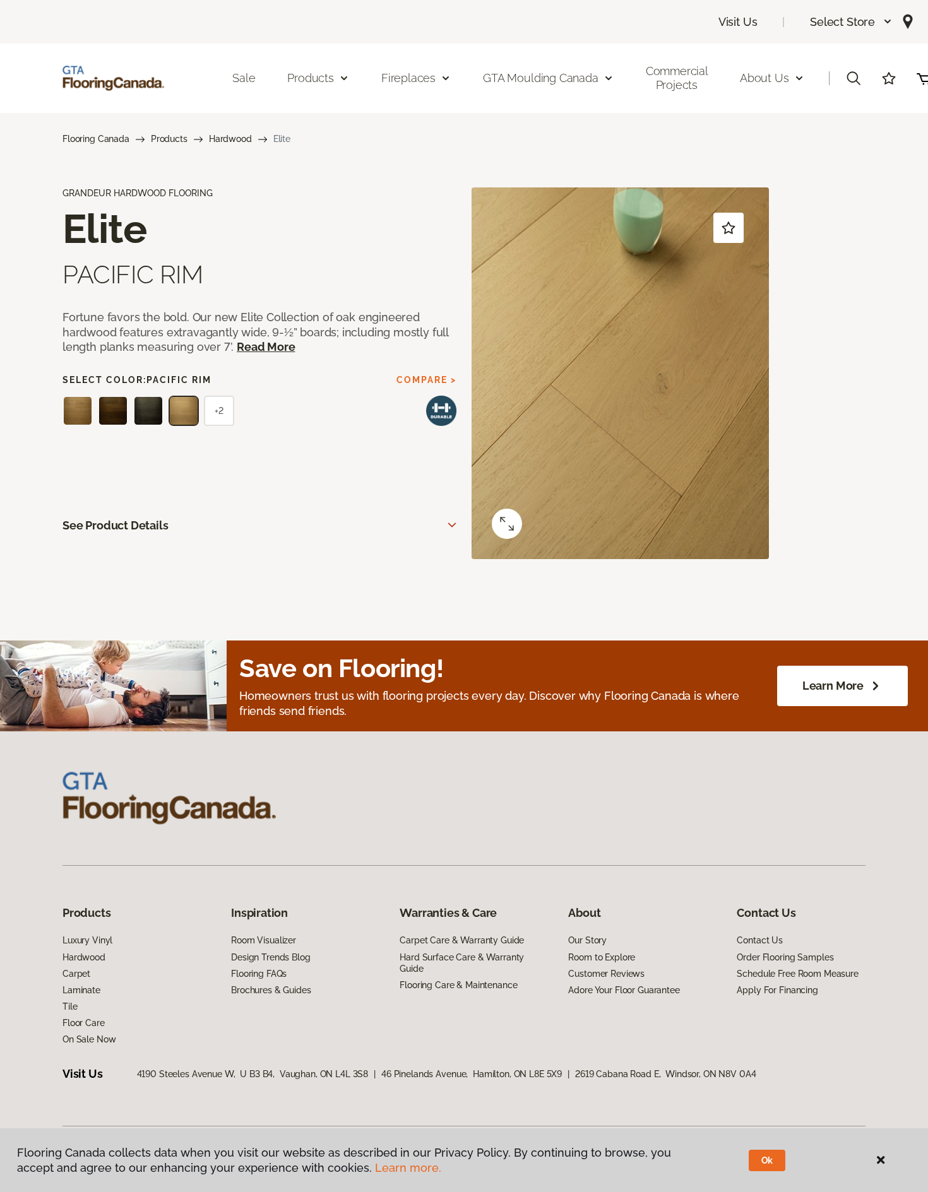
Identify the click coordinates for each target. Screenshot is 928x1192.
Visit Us (738, 21)
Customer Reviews (606, 974)
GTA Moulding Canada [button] (540, 78)
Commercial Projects (677, 77)
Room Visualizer (263, 940)
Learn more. (408, 1167)
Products (169, 139)
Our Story (587, 940)
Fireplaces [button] (408, 78)
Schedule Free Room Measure (797, 974)
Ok (767, 1160)
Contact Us (760, 940)
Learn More (833, 685)
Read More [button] (266, 346)
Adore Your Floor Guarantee (623, 990)
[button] (851, 22)
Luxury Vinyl (87, 940)
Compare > (426, 380)
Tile (69, 1006)
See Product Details (115, 525)
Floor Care (83, 1023)
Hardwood (230, 139)
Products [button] (310, 78)
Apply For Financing (777, 990)
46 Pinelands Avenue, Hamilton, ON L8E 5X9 (471, 1074)
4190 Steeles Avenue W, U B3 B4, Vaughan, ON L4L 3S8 (253, 1074)
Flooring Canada (95, 139)
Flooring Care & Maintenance (458, 985)
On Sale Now (89, 1039)
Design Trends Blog (270, 957)
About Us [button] (764, 78)
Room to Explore (601, 957)
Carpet (76, 974)
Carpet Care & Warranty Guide (462, 940)
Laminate (81, 990)
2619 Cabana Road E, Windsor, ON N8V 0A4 (665, 1074)
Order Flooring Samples (785, 957)
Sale (243, 78)
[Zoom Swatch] (507, 524)
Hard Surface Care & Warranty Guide (462, 963)
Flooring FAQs (259, 974)
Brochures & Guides (271, 990)
